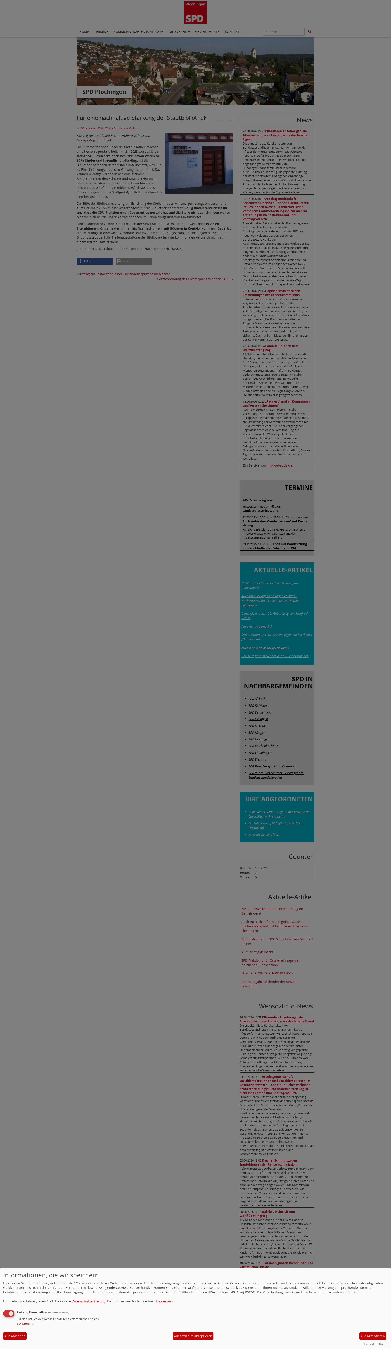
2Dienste (25, 1323)
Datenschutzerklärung (88, 1301)
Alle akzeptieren (372, 1336)
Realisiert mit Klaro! (374, 1344)
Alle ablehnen (15, 1336)
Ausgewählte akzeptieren (193, 1336)
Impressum (164, 1301)
